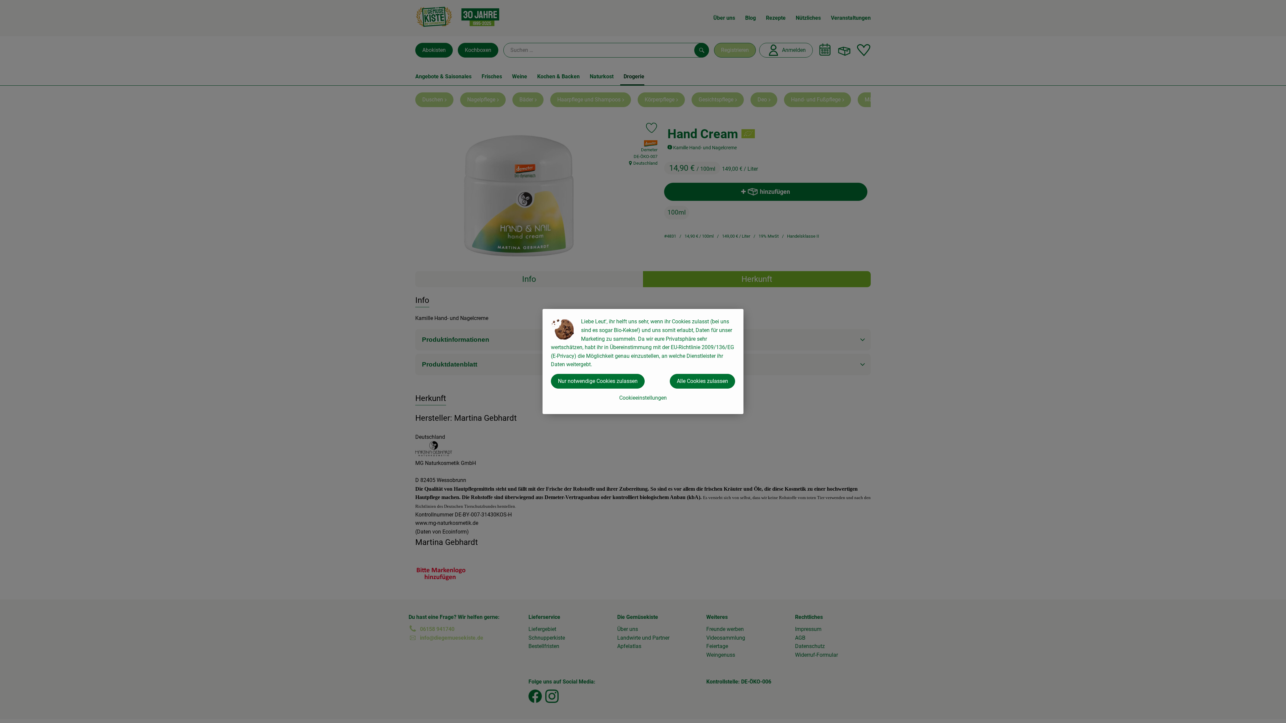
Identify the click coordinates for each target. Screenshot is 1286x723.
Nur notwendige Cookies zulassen (598, 381)
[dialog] (643, 361)
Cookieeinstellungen (643, 398)
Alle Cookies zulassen (702, 381)
